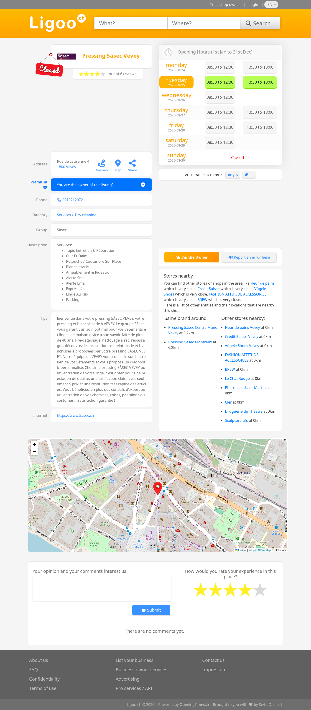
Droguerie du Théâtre (244, 411)
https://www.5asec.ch (75, 415)
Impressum (214, 669)
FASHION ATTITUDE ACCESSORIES (238, 294)
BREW (202, 299)
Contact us (213, 660)
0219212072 (72, 199)
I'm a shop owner (225, 4)
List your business (134, 660)
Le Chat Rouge (237, 378)
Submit (153, 610)
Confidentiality (44, 679)
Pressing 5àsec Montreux (190, 342)
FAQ (33, 669)
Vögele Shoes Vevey (242, 345)
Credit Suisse (208, 288)
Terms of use (42, 688)
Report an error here (251, 257)
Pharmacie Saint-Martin (245, 387)
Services (64, 214)
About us (38, 660)
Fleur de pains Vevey (242, 327)
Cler (228, 402)
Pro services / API (134, 688)
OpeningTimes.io (194, 704)
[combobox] (131, 23)
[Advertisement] (90, 118)
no (251, 174)
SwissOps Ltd (270, 704)
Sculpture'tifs (236, 420)
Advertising (128, 679)
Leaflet (242, 550)
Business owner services (141, 669)
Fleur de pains (262, 283)
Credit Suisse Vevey (241, 336)
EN (270, 4)
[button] (157, 489)
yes (235, 174)
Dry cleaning (86, 214)
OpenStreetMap (261, 550)
